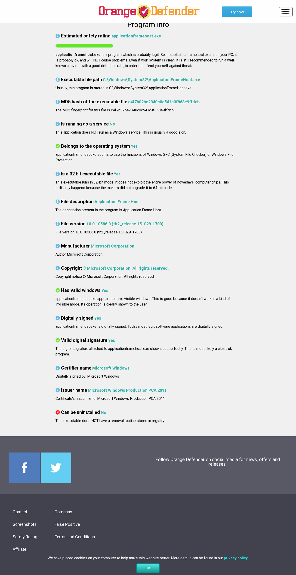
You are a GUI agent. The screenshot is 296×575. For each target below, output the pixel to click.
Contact (20, 511)
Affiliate (19, 549)
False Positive (67, 524)
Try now (237, 12)
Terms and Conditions (75, 536)
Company (63, 511)
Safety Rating (25, 536)
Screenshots (25, 524)
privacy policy (236, 558)
